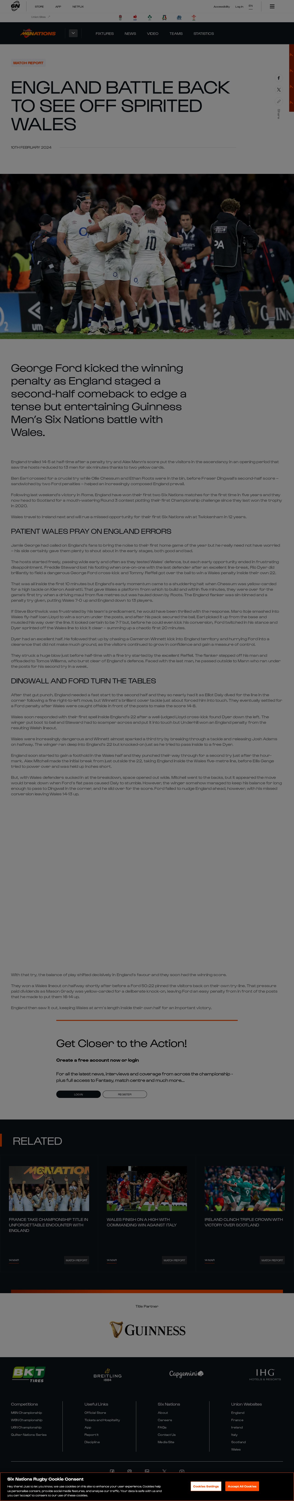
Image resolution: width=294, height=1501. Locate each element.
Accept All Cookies (242, 1486)
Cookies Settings (206, 1486)
